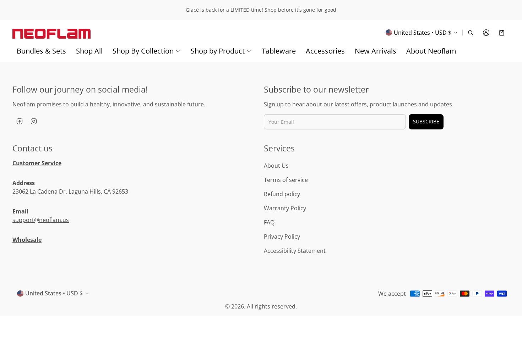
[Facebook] (19, 121)
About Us (276, 166)
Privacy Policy (282, 236)
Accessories (325, 51)
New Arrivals (375, 51)
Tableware (279, 51)
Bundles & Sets (41, 51)
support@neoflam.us (40, 220)
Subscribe (426, 121)
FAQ (269, 222)
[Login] (486, 33)
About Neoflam (431, 51)
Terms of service (286, 180)
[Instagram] (34, 121)
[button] (470, 33)
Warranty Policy (285, 208)
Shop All (89, 51)
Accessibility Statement (295, 251)
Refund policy (282, 194)
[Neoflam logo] (51, 32)
